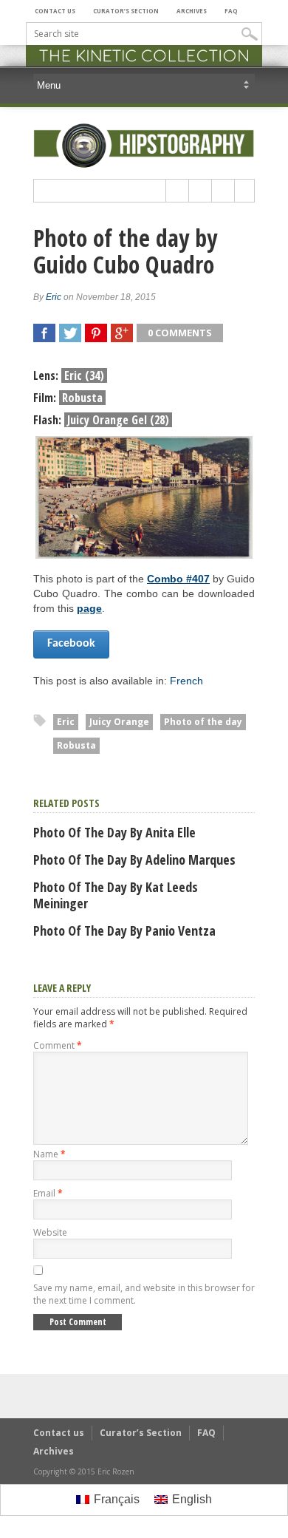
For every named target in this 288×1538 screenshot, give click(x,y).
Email (48, 1193)
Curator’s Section (126, 11)
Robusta (76, 745)
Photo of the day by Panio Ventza (124, 930)
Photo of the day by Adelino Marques (134, 859)
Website (50, 1232)
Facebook (71, 644)
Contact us (55, 11)
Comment (57, 1045)
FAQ (231, 11)
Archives (191, 11)
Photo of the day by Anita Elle (114, 832)
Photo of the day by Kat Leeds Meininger (115, 895)
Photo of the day (203, 721)
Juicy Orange (119, 721)
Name (49, 1154)
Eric (53, 297)
